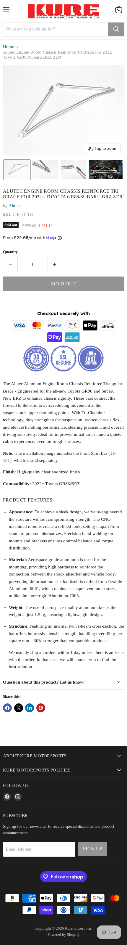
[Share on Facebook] (7, 707)
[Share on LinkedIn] (29, 707)
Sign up (92, 848)
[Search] (116, 29)
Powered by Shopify (64, 934)
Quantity (10, 252)
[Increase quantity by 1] (55, 264)
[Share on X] (18, 707)
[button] (17, 170)
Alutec (15, 205)
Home (8, 46)
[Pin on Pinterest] (40, 707)
